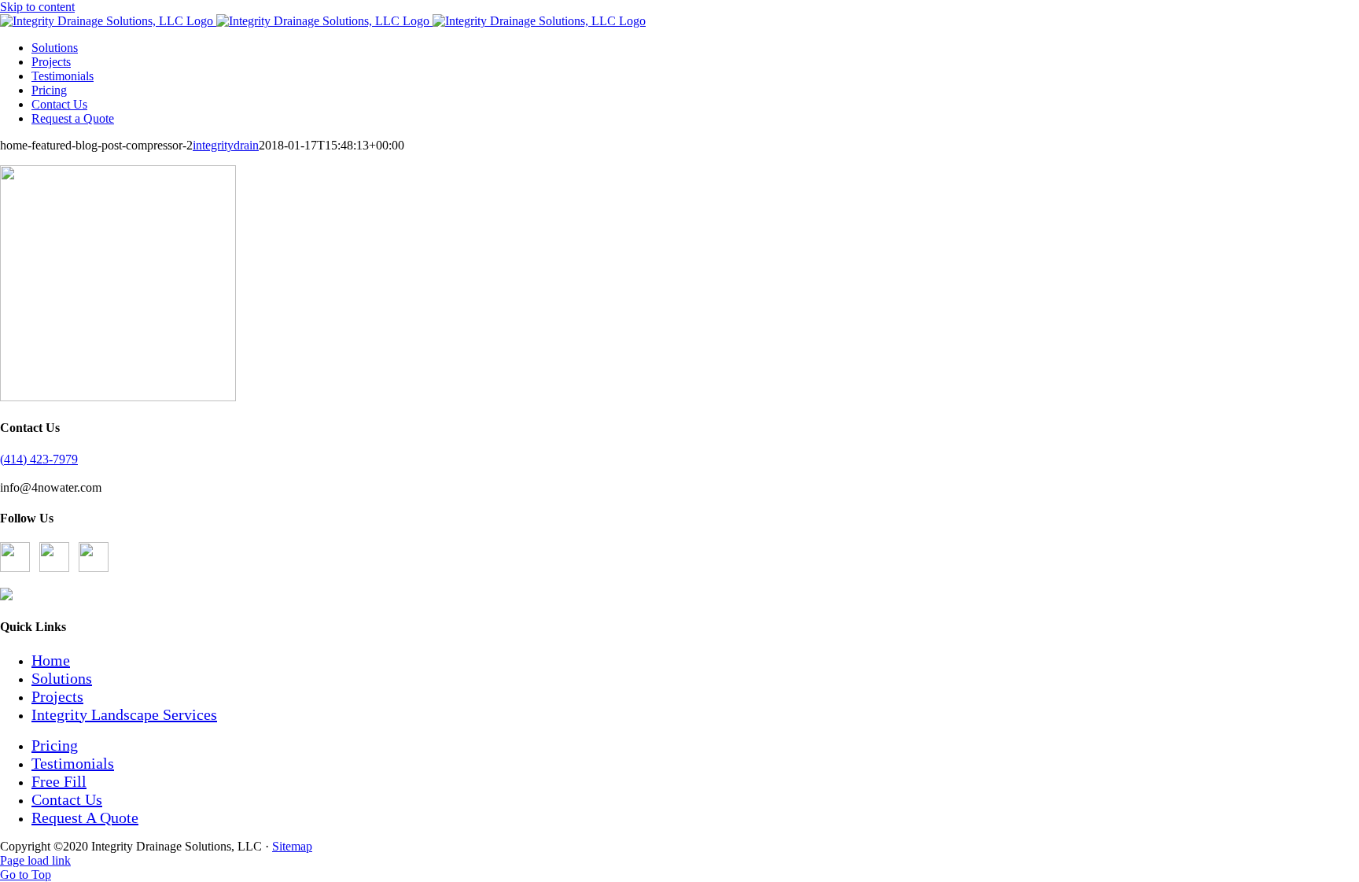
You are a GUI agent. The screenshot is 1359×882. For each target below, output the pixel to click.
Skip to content (37, 6)
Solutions (61, 678)
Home (50, 660)
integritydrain (226, 145)
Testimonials (72, 763)
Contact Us (66, 799)
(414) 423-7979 (39, 459)
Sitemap (292, 846)
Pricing (54, 745)
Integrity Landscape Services (124, 714)
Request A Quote (84, 817)
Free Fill (59, 781)
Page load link (35, 860)
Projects (57, 696)
